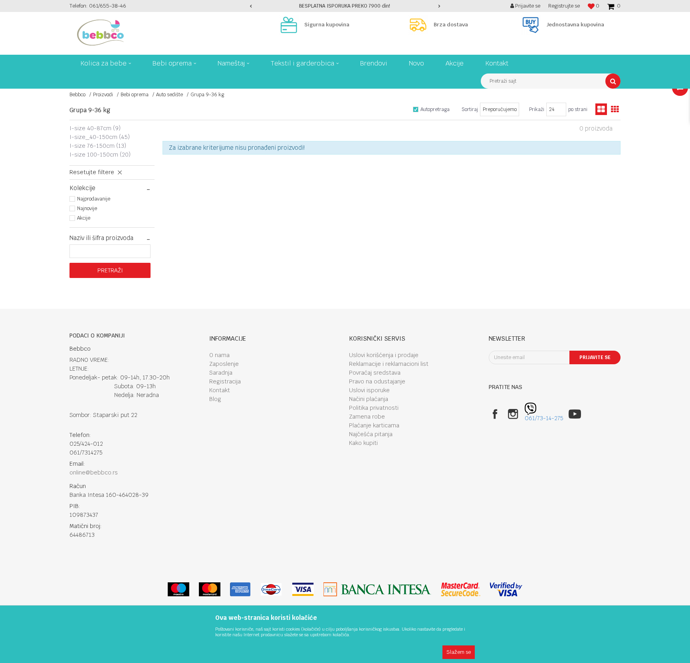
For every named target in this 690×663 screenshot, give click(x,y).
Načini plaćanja (368, 399)
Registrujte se (564, 5)
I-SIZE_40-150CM (99, 137)
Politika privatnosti (374, 408)
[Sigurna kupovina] (291, 25)
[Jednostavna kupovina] (533, 25)
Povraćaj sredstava (375, 372)
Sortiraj (470, 109)
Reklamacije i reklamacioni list (388, 364)
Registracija (225, 381)
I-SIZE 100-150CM (100, 154)
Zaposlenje (224, 364)
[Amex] (240, 589)
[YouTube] (575, 414)
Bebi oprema (135, 94)
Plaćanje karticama (374, 425)
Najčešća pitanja (371, 434)
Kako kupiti (363, 443)
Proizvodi (103, 94)
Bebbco (77, 94)
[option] (345, 6)
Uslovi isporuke (369, 390)
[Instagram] (513, 414)
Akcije (83, 218)
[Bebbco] (100, 33)
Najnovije (87, 208)
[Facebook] (495, 414)
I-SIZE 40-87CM (95, 128)
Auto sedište (169, 94)
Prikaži (536, 109)
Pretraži (110, 270)
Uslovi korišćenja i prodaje (383, 355)
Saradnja (220, 372)
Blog (215, 399)
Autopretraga (435, 109)
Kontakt (219, 390)
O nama (219, 355)
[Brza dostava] (420, 25)
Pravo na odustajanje (377, 381)
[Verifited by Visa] (506, 589)
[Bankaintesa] (377, 589)
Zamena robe (367, 416)
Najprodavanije (93, 199)
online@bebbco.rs (93, 472)
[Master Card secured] (460, 589)
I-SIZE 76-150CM (97, 145)
